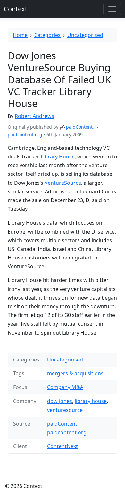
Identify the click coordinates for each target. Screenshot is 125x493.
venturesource (65, 409)
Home (20, 34)
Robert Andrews (34, 116)
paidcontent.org (25, 135)
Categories (47, 34)
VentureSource (63, 182)
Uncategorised (85, 34)
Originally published (30, 127)
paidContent (79, 127)
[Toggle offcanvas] (112, 9)
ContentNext (62, 446)
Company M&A (65, 387)
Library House (58, 156)
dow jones (59, 400)
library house (91, 400)
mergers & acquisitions (75, 373)
